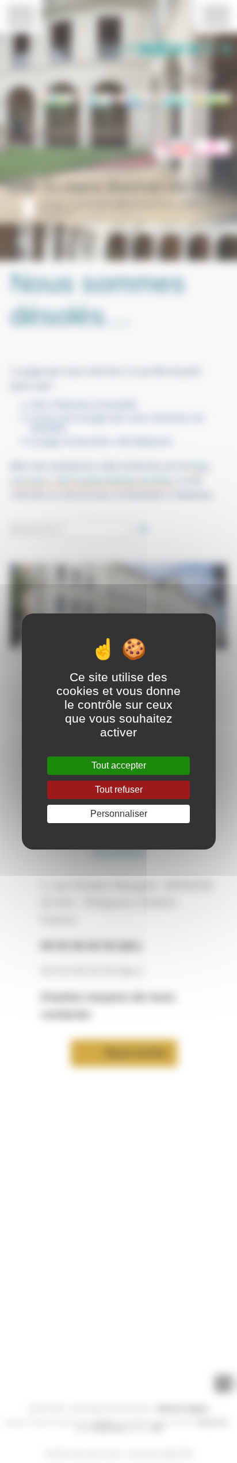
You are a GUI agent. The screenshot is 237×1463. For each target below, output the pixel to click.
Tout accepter (118, 765)
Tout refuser (119, 789)
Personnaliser (118, 814)
